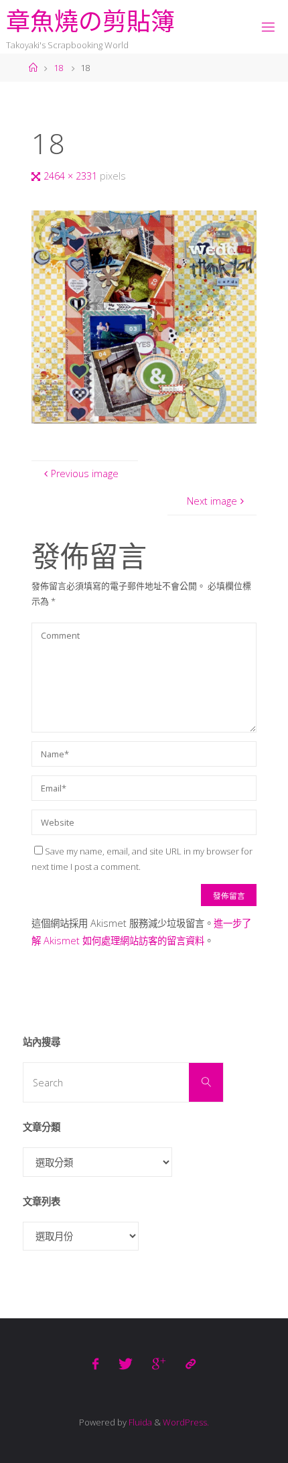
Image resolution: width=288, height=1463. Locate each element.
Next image (212, 501)
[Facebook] (95, 1364)
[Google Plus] (158, 1364)
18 (58, 68)
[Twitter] (126, 1364)
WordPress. (186, 1422)
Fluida (139, 1422)
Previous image (85, 473)
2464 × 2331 (72, 176)
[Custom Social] (190, 1364)
